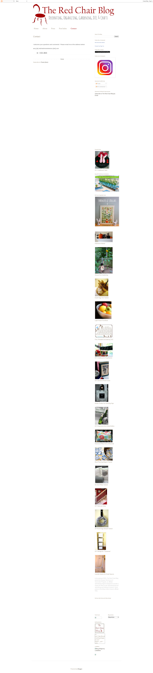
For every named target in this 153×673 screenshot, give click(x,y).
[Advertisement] (107, 123)
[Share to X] (43, 53)
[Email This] (40, 53)
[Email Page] (37, 52)
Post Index (63, 28)
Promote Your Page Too (99, 46)
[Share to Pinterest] (46, 53)
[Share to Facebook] (45, 53)
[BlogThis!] (42, 53)
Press (53, 28)
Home (36, 28)
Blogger (80, 669)
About (44, 28)
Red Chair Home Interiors (100, 42)
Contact (74, 28)
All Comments (101, 86)
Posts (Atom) (44, 62)
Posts (98, 83)
